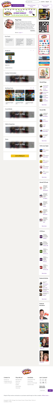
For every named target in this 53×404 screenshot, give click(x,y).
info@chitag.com (8, 381)
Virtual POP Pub (31, 379)
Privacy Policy (28, 400)
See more (44, 104)
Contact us (6, 379)
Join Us (42, 1)
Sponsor (18, 382)
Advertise (18, 381)
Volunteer (18, 387)
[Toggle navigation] (51, 2)
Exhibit (17, 384)
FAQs (10, 401)
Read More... (32, 30)
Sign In (47, 1)
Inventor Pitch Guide (32, 382)
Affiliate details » (45, 395)
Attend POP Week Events (31, 6)
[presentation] (31, 50)
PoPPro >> (21, 32)
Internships (18, 386)
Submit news (31, 384)
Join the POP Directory (18, 5)
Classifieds (30, 381)
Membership (19, 379)
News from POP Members (45, 6)
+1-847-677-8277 (8, 382)
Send (50, 390)
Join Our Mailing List (20, 155)
